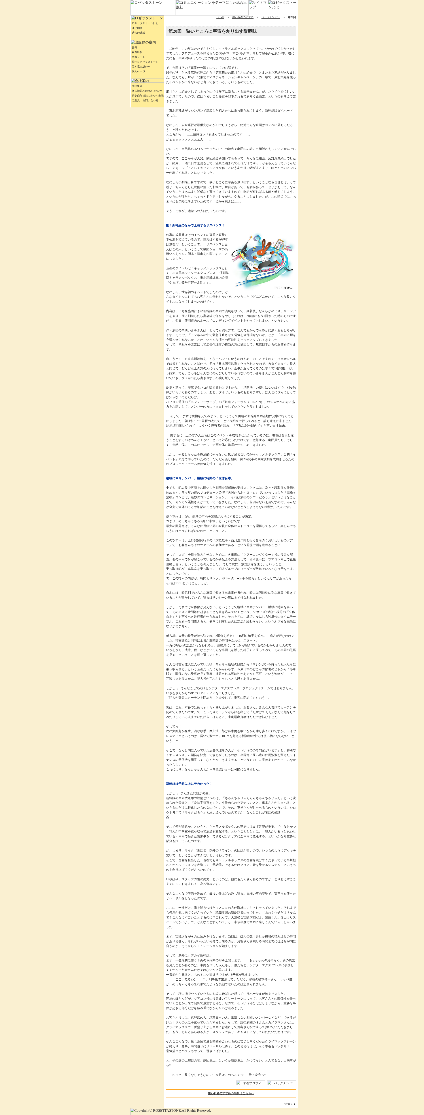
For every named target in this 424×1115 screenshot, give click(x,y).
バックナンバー (270, 17)
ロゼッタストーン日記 (145, 23)
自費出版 (137, 52)
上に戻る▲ (289, 1103)
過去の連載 (138, 32)
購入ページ (138, 71)
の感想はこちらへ (231, 1093)
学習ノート (138, 57)
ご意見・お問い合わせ (145, 100)
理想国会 (137, 28)
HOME (220, 17)
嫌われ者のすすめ (243, 17)
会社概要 (137, 86)
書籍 (134, 47)
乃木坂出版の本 (141, 66)
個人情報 (147, 90)
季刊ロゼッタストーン (145, 61)
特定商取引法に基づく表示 (148, 95)
